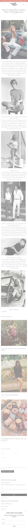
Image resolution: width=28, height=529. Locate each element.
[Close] (26, 511)
